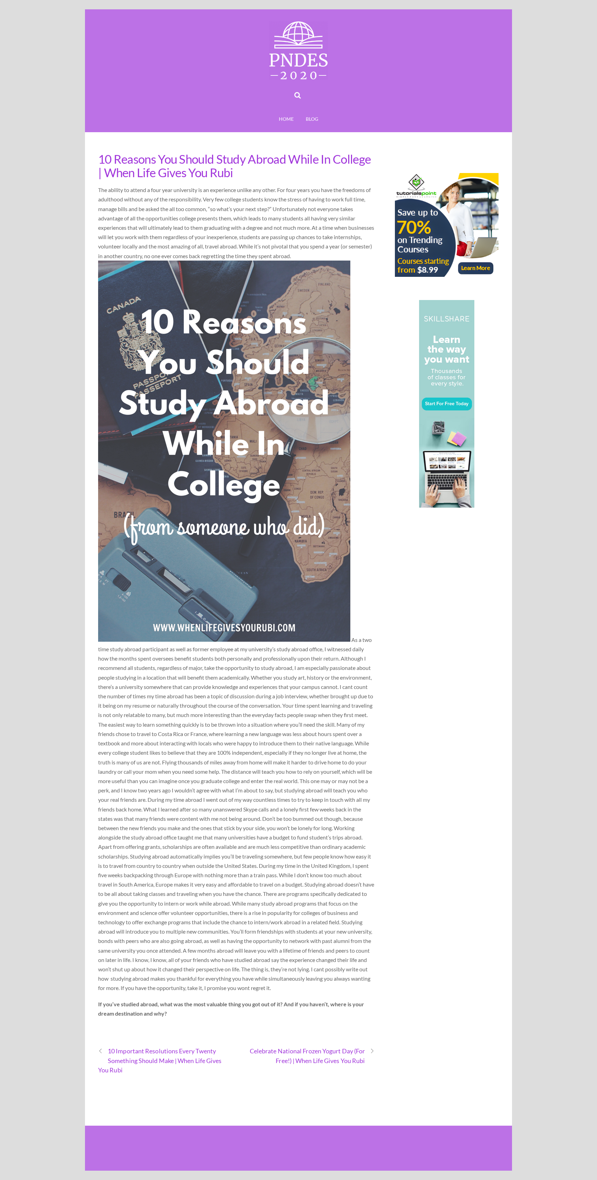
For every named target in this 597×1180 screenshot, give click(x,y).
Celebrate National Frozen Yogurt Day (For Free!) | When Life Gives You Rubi (307, 1055)
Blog (312, 119)
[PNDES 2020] (298, 75)
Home (286, 119)
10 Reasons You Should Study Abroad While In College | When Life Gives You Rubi (234, 166)
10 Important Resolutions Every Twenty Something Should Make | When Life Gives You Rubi (160, 1060)
